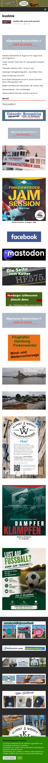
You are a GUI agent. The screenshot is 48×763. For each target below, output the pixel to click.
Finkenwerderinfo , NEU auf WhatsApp (16, 89)
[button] (44, 9)
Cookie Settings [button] (9, 758)
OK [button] (20, 758)
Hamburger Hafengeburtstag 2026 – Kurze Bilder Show (22, 72)
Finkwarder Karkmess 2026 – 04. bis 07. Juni (18, 68)
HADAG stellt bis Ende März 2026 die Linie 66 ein (19, 93)
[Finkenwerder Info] (24, 6)
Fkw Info (27, 24)
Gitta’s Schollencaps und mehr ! (13, 76)
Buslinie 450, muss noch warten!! (26, 21)
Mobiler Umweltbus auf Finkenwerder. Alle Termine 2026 (22, 86)
